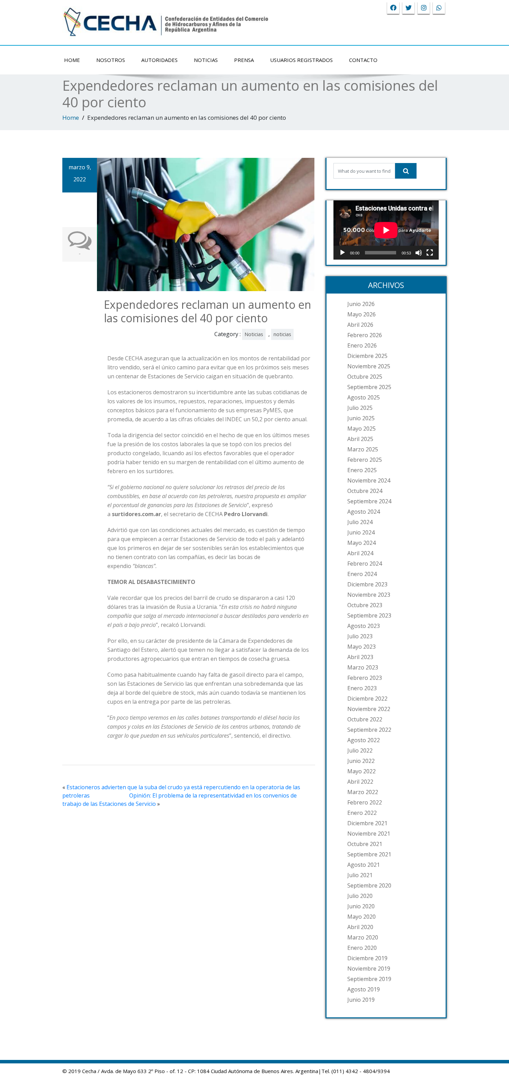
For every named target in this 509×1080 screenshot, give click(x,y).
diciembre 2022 (367, 698)
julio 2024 (360, 522)
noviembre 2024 (368, 480)
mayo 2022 (361, 771)
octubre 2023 (364, 605)
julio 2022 (360, 750)
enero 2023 (362, 688)
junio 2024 (361, 532)
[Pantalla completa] (429, 252)
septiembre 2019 (369, 978)
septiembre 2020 (369, 885)
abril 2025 (360, 438)
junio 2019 (361, 999)
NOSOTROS (110, 59)
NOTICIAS (206, 59)
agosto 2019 (363, 989)
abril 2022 (360, 781)
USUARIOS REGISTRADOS (301, 59)
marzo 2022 (362, 792)
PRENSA (244, 59)
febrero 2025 (364, 459)
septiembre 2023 (369, 615)
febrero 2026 (364, 335)
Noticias (253, 334)
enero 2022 (362, 812)
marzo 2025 (362, 449)
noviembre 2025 (368, 366)
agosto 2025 (363, 397)
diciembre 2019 (367, 958)
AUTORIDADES (159, 59)
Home (70, 118)
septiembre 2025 (369, 387)
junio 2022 (361, 760)
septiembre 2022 (369, 729)
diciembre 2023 (367, 584)
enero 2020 (362, 947)
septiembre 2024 (369, 501)
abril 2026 (360, 324)
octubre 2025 (364, 376)
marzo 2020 (362, 937)
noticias (282, 334)
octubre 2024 (364, 490)
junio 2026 (361, 303)
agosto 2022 (363, 740)
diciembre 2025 (367, 355)
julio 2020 (360, 895)
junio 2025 (361, 418)
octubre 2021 (364, 843)
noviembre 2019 (368, 968)
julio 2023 (360, 636)
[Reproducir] (342, 252)
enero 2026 (362, 345)
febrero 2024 (364, 563)
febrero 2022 (364, 802)
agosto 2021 (363, 864)
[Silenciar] (418, 252)
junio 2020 (361, 906)
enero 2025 (362, 470)
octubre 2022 (364, 719)
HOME (72, 59)
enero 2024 (362, 573)
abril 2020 (360, 927)
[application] (386, 230)
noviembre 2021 (368, 833)
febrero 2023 (364, 677)
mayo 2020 (361, 916)
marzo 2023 (362, 667)
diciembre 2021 (367, 823)
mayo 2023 (361, 646)
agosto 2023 (363, 625)
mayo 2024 (361, 542)
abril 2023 (360, 657)
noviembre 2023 (368, 594)
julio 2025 (360, 407)
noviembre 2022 (368, 708)
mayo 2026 (361, 314)
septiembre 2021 (369, 854)
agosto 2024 (363, 511)
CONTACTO (363, 59)
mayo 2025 (361, 428)
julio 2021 (360, 875)
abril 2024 (360, 553)
